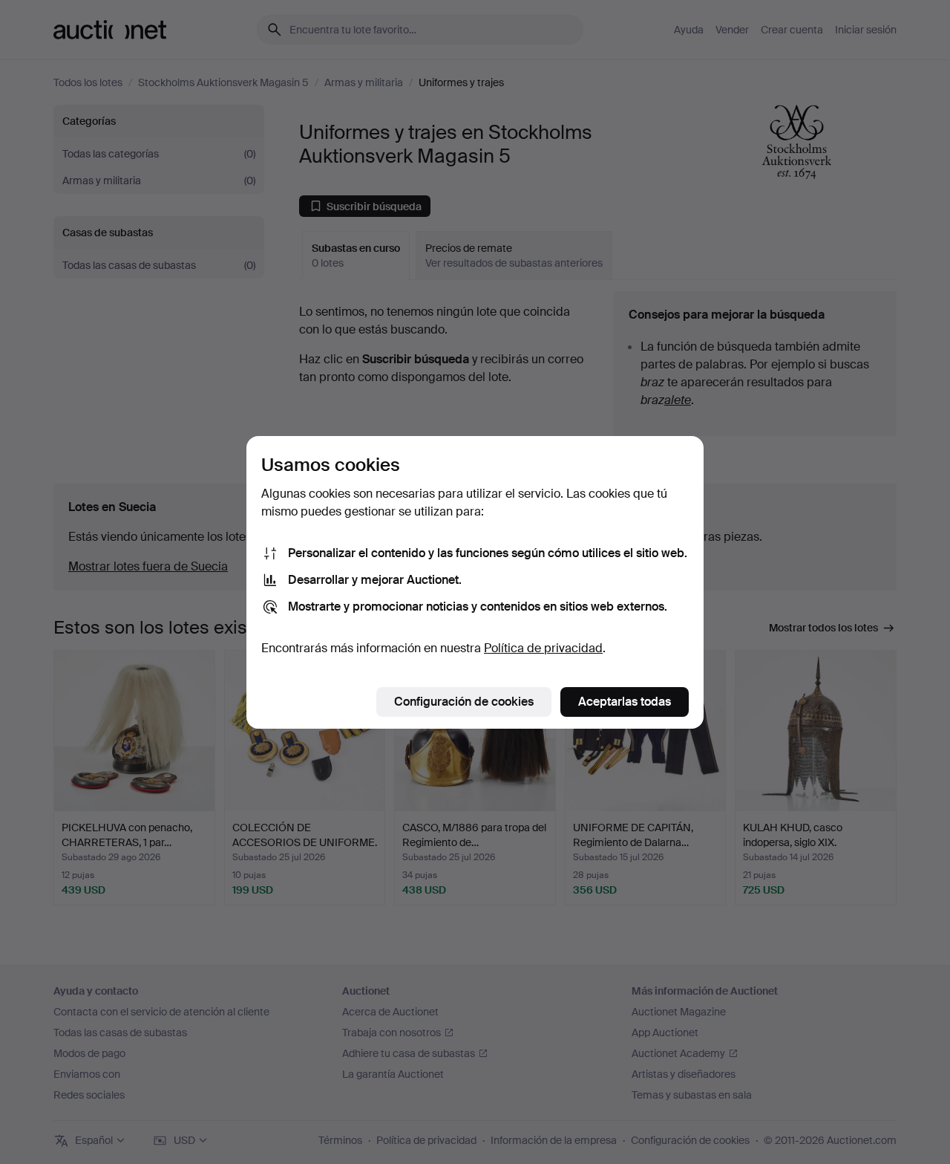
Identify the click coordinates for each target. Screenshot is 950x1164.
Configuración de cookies (464, 701)
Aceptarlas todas (624, 701)
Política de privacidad (543, 648)
